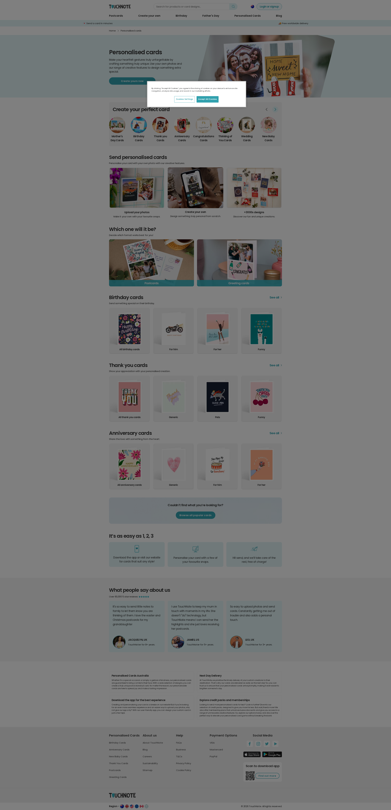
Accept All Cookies (207, 99)
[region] (196, 94)
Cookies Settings (184, 99)
